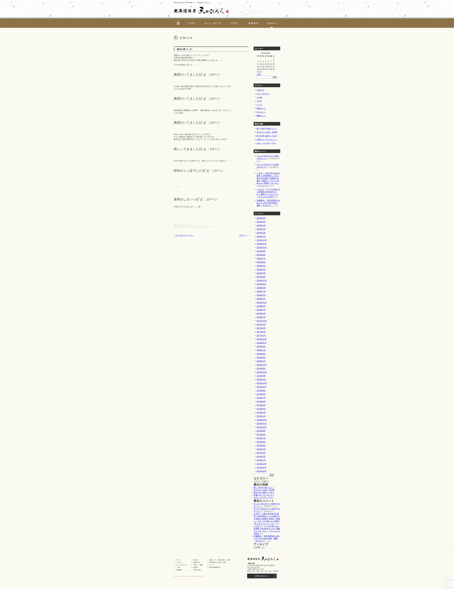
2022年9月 (261, 251)
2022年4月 (261, 270)
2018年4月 (261, 317)
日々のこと (206, 227)
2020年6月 (261, 295)
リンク (211, 565)
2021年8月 (261, 277)
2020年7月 (261, 292)
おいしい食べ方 (181, 565)
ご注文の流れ (197, 570)
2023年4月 (261, 226)
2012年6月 (261, 442)
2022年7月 (261, 259)
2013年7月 (261, 398)
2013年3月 (261, 409)
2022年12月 (262, 240)
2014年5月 (261, 376)
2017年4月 (261, 328)
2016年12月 (262, 339)
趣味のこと (261, 116)
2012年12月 (262, 420)
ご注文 (259, 173)
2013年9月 (261, 391)
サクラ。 (243, 235)
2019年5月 (261, 314)
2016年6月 (261, 354)
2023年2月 (261, 233)
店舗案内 (260, 200)
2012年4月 (261, 449)
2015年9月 (261, 369)
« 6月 (259, 74)
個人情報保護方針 (215, 567)
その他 (259, 97)
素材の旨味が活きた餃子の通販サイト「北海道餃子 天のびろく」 (193, 2)
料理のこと (261, 108)
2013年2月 (261, 413)
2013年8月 (261, 394)
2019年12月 (262, 303)
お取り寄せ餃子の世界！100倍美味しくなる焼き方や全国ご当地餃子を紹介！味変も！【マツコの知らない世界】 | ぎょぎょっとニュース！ (267, 519)
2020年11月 (261, 284)
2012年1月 (261, 460)
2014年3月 (261, 380)
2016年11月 (261, 343)
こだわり (260, 189)
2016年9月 (261, 347)
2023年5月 (261, 222)
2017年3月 (261, 332)
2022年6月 (261, 262)
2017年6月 (261, 325)
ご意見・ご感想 (198, 565)
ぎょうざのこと (263, 94)
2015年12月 (262, 365)
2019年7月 (261, 310)
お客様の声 (196, 562)
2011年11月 (261, 468)
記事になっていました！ (267, 140)
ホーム (178, 560)
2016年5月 (261, 358)
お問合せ (195, 567)
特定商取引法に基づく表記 (217, 562)
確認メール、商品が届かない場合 (220, 560)
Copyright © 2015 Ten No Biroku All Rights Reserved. (189, 576)
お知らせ (260, 90)
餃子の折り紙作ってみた (267, 136)
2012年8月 (261, 435)
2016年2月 (261, 361)
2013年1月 (261, 416)
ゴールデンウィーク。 (184, 235)
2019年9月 (261, 306)
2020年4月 (261, 299)
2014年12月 (262, 372)
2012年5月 (261, 446)
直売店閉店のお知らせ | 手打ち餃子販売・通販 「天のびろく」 (268, 202)
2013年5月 (261, 405)
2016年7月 (261, 350)
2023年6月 (261, 218)
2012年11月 (261, 424)
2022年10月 (262, 248)
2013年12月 (262, 383)
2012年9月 (261, 431)
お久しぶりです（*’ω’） (267, 143)
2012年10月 (262, 427)
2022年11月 (261, 244)
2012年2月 (261, 457)
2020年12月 (262, 281)
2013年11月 (261, 387)
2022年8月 (261, 255)
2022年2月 (261, 273)
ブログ (198, 227)
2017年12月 (262, 321)
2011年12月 (261, 464)
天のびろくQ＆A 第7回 (267, 132)
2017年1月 (261, 336)
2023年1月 (261, 237)
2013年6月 (261, 402)
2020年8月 (261, 288)
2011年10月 (261, 471)
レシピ (259, 105)
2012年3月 (261, 453)
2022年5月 (261, 266)
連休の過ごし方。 (185, 49)
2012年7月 (261, 438)
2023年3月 (261, 229)
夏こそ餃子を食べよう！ (267, 129)
